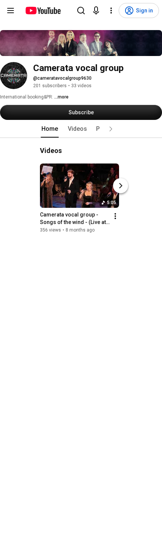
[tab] (50, 129)
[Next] (120, 185)
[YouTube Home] (43, 10)
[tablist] (81, 129)
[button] (111, 129)
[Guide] (10, 10)
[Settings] (111, 10)
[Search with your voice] (96, 10)
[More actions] (115, 216)
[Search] (81, 10)
